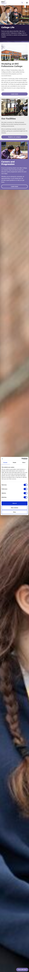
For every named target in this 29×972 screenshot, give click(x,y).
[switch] (25, 489)
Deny (14, 512)
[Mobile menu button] (27, 2)
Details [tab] (14, 462)
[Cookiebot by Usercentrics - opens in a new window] (21, 459)
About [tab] (23, 462)
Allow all (14, 503)
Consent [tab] (5, 462)
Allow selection (14, 507)
